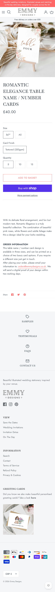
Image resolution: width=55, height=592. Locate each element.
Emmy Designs (15, 581)
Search (6, 456)
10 (20, 164)
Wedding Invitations (13, 427)
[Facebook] (5, 404)
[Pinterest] (16, 404)
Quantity (7, 158)
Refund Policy (9, 470)
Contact (6, 460)
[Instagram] (10, 404)
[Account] (45, 12)
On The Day (9, 437)
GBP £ (9, 574)
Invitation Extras (10, 432)
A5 (20, 134)
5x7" (8, 134)
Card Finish (8, 143)
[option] (27, 49)
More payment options (27, 195)
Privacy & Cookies (12, 475)
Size (5, 128)
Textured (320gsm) (15, 149)
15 (32, 164)
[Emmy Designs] (27, 12)
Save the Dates (10, 422)
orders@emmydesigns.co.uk (32, 266)
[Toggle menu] (3, 12)
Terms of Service (11, 465)
